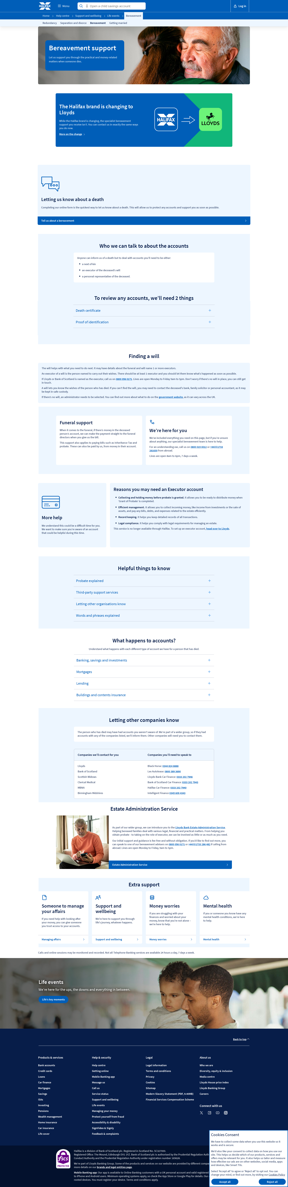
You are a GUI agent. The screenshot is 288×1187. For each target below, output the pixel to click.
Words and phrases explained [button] (98, 617)
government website (171, 397)
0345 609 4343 (177, 793)
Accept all (225, 1182)
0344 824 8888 (170, 766)
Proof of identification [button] (92, 324)
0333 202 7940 (178, 787)
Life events (113, 15)
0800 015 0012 (199, 447)
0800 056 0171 (124, 379)
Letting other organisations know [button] (101, 606)
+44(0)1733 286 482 (199, 844)
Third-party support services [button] (97, 594)
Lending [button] (85, 685)
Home (46, 15)
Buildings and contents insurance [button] (101, 697)
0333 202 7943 (190, 782)
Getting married (118, 23)
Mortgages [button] (85, 673)
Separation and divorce (73, 23)
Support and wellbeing (88, 15)
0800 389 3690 (173, 771)
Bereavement (98, 23)
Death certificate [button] (88, 312)
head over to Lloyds (217, 528)
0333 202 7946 (185, 777)
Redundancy (50, 23)
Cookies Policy (277, 1174)
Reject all (272, 1182)
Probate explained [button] (90, 582)
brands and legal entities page (114, 1167)
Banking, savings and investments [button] (101, 662)
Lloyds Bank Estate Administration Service (200, 827)
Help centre (62, 15)
